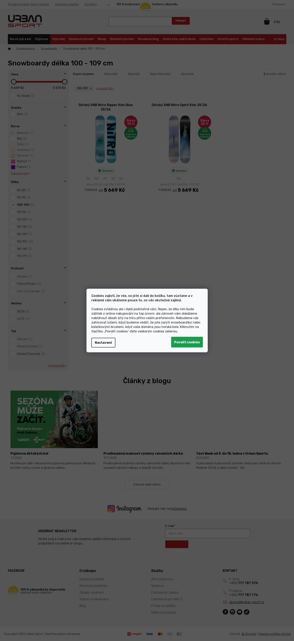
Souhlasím (187, 342)
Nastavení (103, 343)
